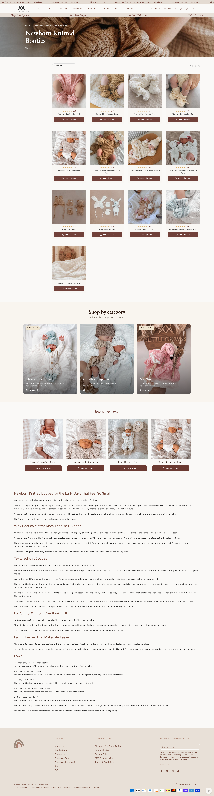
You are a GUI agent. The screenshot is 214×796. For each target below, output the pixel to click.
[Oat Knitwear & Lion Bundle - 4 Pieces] (145, 148)
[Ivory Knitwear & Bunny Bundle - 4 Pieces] (183, 148)
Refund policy (22, 788)
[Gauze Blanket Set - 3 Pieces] (69, 263)
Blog (57, 766)
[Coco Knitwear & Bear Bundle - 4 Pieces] (107, 148)
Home (27, 25)
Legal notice (95, 788)
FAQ (57, 770)
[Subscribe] (198, 746)
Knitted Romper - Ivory (128, 462)
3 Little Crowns (26, 784)
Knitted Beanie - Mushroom (86, 462)
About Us (59, 746)
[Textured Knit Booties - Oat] (183, 91)
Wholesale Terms (63, 758)
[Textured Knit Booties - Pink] (69, 91)
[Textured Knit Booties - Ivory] (145, 91)
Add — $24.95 (87, 468)
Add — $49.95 (45, 468)
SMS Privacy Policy (104, 758)
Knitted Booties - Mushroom (170, 462)
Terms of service (49, 788)
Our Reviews (61, 750)
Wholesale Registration (66, 762)
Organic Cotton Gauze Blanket (43, 462)
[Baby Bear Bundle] (69, 207)
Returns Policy (102, 750)
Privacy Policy (102, 754)
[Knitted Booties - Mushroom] (69, 148)
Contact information (80, 788)
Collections (38, 25)
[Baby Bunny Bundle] (107, 207)
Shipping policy (64, 788)
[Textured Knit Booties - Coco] (107, 91)
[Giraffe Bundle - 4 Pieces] (145, 207)
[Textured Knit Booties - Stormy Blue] (183, 207)
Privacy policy (35, 788)
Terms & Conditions (104, 762)
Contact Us (60, 754)
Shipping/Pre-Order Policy (108, 746)
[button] (180, 9)
